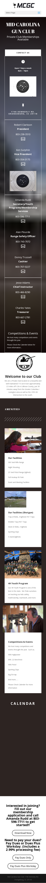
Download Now (23, 833)
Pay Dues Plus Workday (23, 866)
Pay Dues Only (23, 857)
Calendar (23, 703)
